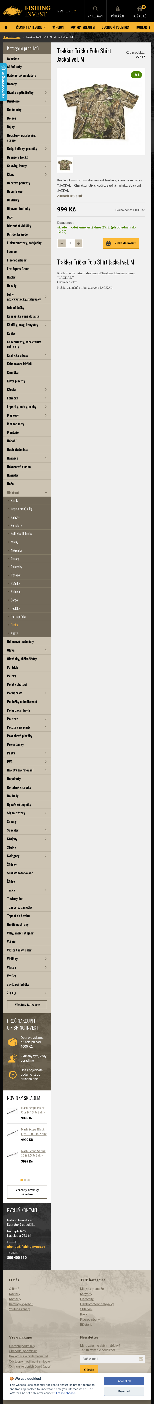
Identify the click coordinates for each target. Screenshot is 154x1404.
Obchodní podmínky (116, 27)
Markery (13, 415)
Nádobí (11, 440)
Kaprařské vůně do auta (23, 316)
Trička (14, 625)
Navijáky (12, 475)
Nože (10, 483)
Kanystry (86, 1294)
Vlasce (11, 967)
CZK (74, 11)
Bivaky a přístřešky (20, 92)
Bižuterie (13, 101)
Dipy (10, 217)
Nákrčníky (16, 550)
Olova (10, 650)
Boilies (11, 118)
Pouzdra (12, 718)
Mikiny (14, 542)
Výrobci (58, 27)
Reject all (124, 1391)
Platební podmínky (22, 1346)
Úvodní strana (11, 37)
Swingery (13, 855)
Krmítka (12, 372)
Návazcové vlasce (19, 466)
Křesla (11, 389)
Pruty (11, 752)
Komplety (16, 525)
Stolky (11, 847)
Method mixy (15, 423)
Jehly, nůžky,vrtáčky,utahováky (24, 297)
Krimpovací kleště (19, 363)
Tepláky (15, 608)
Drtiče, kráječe (17, 234)
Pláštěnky (16, 566)
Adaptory (13, 58)
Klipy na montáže (92, 1289)
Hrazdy (11, 285)
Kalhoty (15, 517)
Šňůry (11, 881)
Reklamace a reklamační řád (28, 1356)
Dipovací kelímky (18, 208)
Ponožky (15, 575)
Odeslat (89, 1369)
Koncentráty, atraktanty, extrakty (24, 344)
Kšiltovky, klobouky (21, 533)
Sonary (11, 821)
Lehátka (12, 397)
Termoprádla (18, 616)
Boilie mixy (14, 109)
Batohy (12, 83)
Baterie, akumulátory (21, 75)
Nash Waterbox (17, 449)
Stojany (12, 838)
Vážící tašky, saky (19, 949)
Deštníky (13, 199)
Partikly (12, 667)
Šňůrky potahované (20, 872)
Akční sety (14, 66)
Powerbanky (15, 744)
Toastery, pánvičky (19, 907)
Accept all (124, 1381)
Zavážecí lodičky (18, 984)
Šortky (14, 600)
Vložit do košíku (125, 243)
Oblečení (13, 492)
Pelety (11, 675)
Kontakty (143, 27)
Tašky (11, 890)
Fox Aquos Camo (18, 268)
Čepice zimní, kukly (21, 508)
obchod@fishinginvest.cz (26, 1247)
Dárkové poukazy (18, 182)
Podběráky (14, 692)
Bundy (14, 500)
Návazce (12, 458)
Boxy (83, 1314)
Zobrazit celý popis (70, 195)
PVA (9, 761)
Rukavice (16, 591)
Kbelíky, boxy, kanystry (22, 324)
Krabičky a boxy (17, 355)
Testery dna (15, 898)
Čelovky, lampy (17, 165)
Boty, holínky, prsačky (22, 148)
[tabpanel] (25, 1138)
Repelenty (14, 778)
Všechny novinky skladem (27, 1192)
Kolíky (11, 333)
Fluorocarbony (16, 259)
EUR (68, 11)
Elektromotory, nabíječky (24, 242)
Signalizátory (16, 812)
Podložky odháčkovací (22, 701)
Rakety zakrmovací (20, 769)
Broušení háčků (17, 157)
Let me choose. (66, 1393)
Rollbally (12, 795)
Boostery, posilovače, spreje (21, 138)
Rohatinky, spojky (19, 787)
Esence (12, 251)
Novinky (14, 1294)
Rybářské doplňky (19, 804)
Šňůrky (12, 864)
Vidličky (12, 958)
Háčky (11, 277)
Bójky (11, 126)
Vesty (14, 633)
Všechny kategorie (27, 1004)
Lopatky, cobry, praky (21, 406)
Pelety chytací (17, 684)
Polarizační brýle (18, 710)
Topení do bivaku (18, 915)
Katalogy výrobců (21, 1304)
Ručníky (15, 583)
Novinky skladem (82, 27)
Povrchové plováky (19, 735)
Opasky (15, 558)
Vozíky (11, 975)
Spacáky (12, 830)
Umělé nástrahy (17, 924)
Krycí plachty (16, 380)
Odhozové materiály (20, 641)
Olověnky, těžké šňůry (22, 658)
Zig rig (11, 992)
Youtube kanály (19, 1309)
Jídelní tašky (15, 307)
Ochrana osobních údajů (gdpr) (30, 1366)
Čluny (10, 174)
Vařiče (11, 941)
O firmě (14, 1289)
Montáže (13, 432)
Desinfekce (14, 191)
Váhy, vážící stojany (20, 932)
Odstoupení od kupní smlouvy (30, 1361)
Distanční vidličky (19, 225)
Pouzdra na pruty (18, 727)
